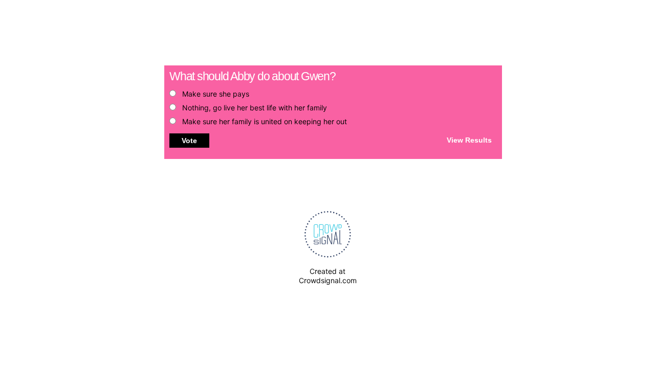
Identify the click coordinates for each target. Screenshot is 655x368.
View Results (469, 139)
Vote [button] (189, 140)
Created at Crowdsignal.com (328, 276)
